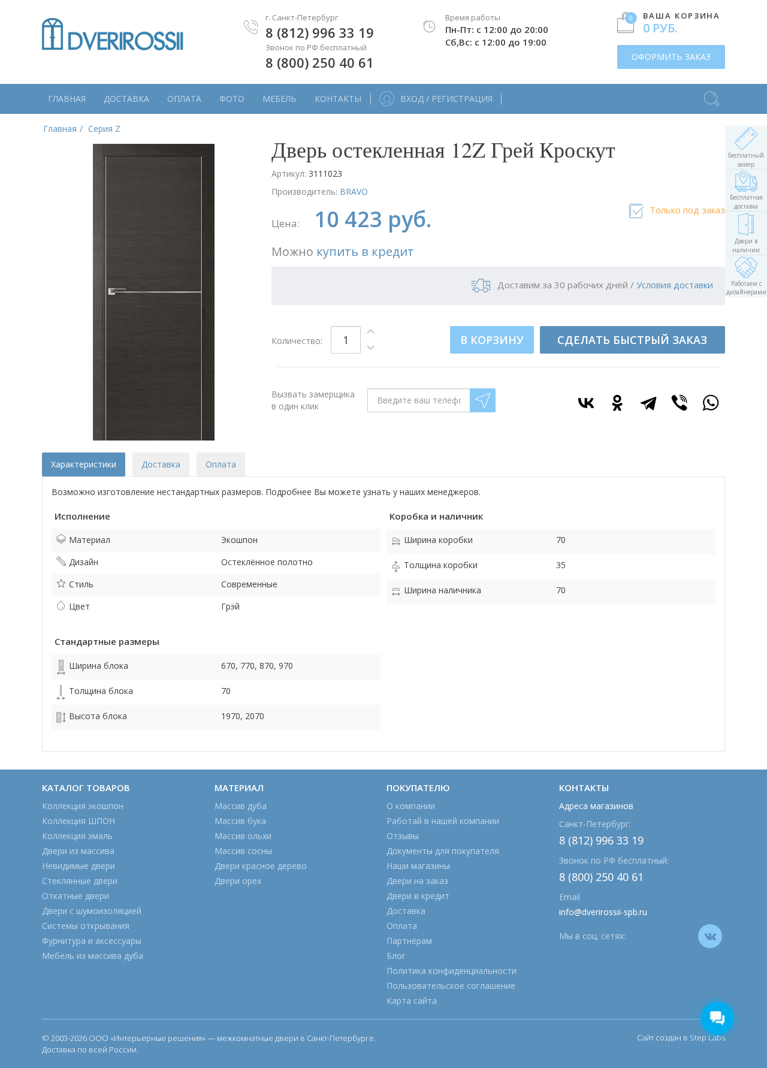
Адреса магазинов (596, 805)
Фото (231, 98)
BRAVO (354, 191)
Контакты (338, 98)
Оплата (184, 98)
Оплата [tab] (221, 464)
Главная (67, 98)
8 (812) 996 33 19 (319, 32)
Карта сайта (411, 1000)
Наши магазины (418, 865)
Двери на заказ (417, 880)
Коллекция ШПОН (78, 820)
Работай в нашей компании (442, 820)
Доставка (126, 98)
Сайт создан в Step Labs (681, 1037)
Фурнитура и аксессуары (91, 940)
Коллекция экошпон (82, 805)
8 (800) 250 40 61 (319, 62)
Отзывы (402, 835)
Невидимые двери (78, 865)
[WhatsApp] (710, 402)
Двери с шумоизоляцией (91, 910)
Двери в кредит (417, 895)
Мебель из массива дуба (92, 955)
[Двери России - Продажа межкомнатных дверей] (112, 34)
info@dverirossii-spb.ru (603, 912)
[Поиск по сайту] (711, 93)
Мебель (279, 98)
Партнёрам (409, 940)
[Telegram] (648, 402)
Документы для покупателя (442, 850)
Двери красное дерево (261, 865)
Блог (396, 955)
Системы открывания (85, 925)
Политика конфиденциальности (451, 970)
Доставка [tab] (160, 464)
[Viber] (679, 402)
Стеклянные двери (79, 880)
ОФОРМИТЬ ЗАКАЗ (671, 56)
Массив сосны (243, 850)
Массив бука (240, 820)
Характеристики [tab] (83, 464)
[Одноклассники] (617, 402)
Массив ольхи (243, 835)
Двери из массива (78, 850)
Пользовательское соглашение (450, 985)
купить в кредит (365, 251)
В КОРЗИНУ (492, 340)
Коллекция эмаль (77, 835)
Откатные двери (75, 895)
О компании (410, 805)
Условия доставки (674, 285)
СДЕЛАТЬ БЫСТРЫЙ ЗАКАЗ (632, 340)
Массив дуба (241, 805)
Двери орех (238, 880)
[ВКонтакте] (586, 402)
